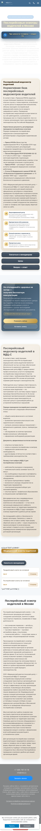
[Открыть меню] (38, 3)
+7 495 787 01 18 (21, 770)
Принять (12, 826)
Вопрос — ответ (20, 267)
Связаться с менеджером (20, 255)
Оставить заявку (20, 326)
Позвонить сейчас (20, 321)
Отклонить (27, 826)
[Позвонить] (34, 3)
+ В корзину (33, 574)
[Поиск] (30, 3)
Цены (20, 261)
